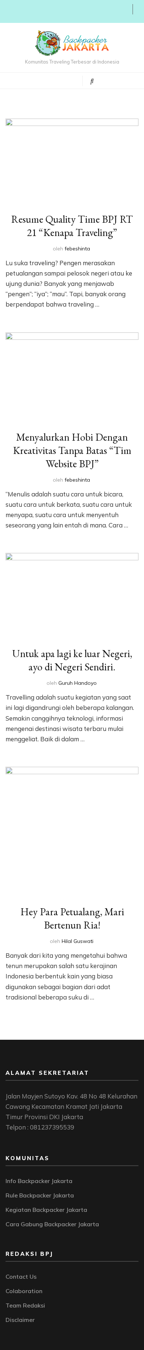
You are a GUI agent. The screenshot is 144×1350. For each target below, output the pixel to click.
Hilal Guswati (77, 941)
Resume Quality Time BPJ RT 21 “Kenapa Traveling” (72, 225)
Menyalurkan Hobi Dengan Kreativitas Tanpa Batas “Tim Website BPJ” (72, 450)
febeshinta (77, 248)
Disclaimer (20, 1319)
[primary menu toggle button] (45, 80)
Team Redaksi (25, 1305)
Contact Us (21, 1276)
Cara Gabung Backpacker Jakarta (52, 1224)
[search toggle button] (92, 81)
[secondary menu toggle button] (8, 11)
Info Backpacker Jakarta (39, 1181)
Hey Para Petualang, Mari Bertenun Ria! (72, 918)
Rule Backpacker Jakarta (40, 1195)
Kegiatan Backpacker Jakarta (46, 1209)
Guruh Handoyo (77, 683)
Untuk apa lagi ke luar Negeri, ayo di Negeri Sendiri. (72, 660)
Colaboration (24, 1291)
